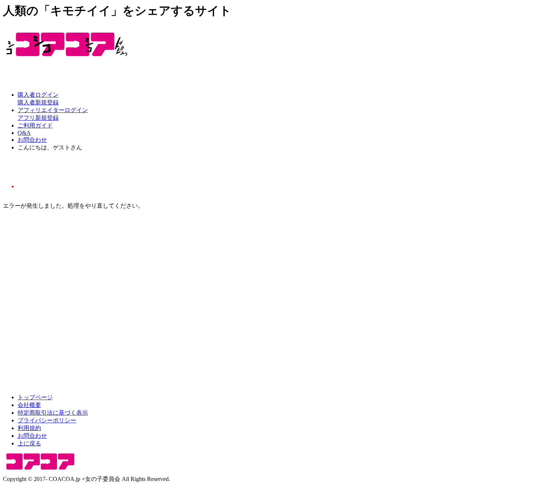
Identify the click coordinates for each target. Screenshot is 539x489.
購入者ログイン (38, 95)
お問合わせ (32, 140)
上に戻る (29, 443)
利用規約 (29, 428)
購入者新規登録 (38, 102)
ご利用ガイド (35, 125)
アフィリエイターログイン (53, 110)
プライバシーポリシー (47, 420)
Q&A (24, 133)
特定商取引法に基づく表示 (53, 413)
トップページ (35, 397)
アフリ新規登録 (38, 118)
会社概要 (29, 405)
